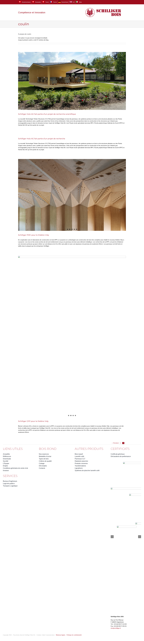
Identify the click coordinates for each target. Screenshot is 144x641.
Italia (80, 2)
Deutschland (64, 2)
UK (74, 2)
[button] (112, 536)
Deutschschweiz (26, 2)
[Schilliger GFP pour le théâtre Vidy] (72, 336)
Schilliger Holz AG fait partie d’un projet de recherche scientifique (47, 114)
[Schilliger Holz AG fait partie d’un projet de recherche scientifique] (72, 81)
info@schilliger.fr (116, 628)
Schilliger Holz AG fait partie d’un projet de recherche (41, 139)
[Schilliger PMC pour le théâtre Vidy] (72, 195)
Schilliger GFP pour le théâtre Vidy (33, 421)
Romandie (38, 2)
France (55, 2)
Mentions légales (60, 635)
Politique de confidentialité (74, 635)
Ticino (47, 2)
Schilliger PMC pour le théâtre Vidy (33, 235)
